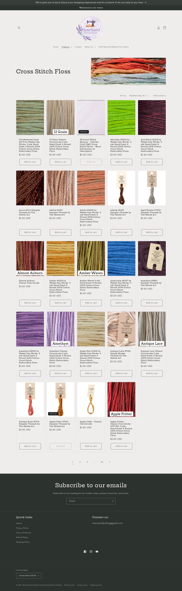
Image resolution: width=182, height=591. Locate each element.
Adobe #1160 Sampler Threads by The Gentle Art (59, 212)
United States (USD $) (27, 576)
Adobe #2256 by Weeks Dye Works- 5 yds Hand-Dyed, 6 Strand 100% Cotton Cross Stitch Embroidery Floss (90, 216)
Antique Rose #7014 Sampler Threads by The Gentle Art (29, 424)
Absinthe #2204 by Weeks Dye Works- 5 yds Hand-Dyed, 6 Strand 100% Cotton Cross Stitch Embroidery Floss (120, 145)
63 (102, 462)
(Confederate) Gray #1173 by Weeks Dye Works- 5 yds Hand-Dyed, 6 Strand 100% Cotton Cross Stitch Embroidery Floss (29, 145)
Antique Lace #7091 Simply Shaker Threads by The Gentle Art (120, 354)
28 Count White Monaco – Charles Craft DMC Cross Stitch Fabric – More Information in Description (90, 145)
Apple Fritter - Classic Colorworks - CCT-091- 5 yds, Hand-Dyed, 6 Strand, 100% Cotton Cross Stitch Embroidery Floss (121, 429)
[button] (19, 28)
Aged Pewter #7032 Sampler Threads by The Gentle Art (151, 212)
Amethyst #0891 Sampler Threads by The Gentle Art (151, 283)
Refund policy (69, 585)
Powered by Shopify (54, 585)
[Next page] (109, 462)
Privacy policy (82, 585)
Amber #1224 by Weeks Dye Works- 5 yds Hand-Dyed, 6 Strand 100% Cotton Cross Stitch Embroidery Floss (60, 286)
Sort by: (123, 96)
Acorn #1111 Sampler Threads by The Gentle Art (29, 212)
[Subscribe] (112, 501)
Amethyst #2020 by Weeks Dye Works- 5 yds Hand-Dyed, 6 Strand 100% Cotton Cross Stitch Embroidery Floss (29, 357)
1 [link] (72, 462)
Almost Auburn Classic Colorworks (29, 282)
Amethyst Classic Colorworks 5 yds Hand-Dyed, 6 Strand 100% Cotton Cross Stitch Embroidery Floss (60, 357)
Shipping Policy (23, 542)
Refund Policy (22, 537)
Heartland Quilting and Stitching (34, 585)
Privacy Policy (22, 528)
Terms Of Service (23, 533)
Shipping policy (96, 585)
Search (19, 523)
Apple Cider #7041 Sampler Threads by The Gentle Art (59, 424)
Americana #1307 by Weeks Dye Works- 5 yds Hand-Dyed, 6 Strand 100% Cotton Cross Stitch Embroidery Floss (120, 286)
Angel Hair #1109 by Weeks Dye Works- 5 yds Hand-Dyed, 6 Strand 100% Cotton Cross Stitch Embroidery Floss (90, 357)
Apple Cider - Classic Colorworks (91, 423)
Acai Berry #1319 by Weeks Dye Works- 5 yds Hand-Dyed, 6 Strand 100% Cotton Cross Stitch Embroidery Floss (151, 145)
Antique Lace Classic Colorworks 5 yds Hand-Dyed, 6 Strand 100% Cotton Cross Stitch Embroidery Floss (152, 357)
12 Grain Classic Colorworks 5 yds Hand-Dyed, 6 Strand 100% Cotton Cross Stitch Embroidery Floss (60, 145)
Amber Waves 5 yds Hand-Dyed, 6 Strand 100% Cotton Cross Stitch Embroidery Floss (90, 285)
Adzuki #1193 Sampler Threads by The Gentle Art (120, 212)
